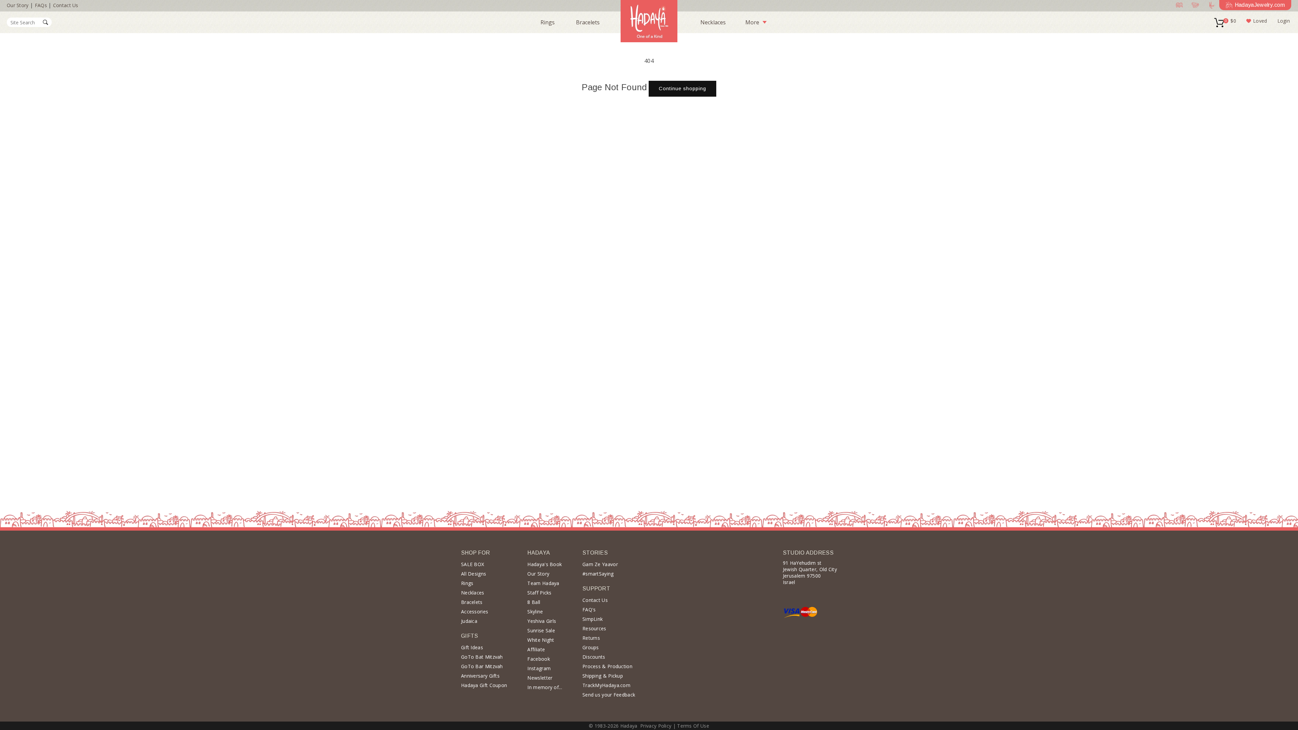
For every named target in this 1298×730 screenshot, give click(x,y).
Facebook (538, 659)
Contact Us (65, 5)
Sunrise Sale (541, 630)
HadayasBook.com (1178, 5)
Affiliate (536, 649)
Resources (594, 628)
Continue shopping (682, 88)
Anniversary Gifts (480, 676)
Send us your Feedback (608, 694)
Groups (590, 647)
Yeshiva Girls (541, 621)
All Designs (473, 573)
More (752, 22)
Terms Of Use (693, 726)
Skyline (535, 611)
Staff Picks (539, 592)
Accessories (474, 611)
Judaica (469, 621)
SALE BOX (472, 564)
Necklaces (713, 22)
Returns (591, 638)
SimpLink (592, 619)
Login (1283, 21)
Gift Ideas (472, 647)
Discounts (593, 657)
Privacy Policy (655, 726)
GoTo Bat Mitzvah (482, 657)
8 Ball (533, 602)
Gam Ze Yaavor (600, 564)
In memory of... (544, 687)
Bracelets (588, 22)
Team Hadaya (543, 583)
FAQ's (589, 609)
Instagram (539, 668)
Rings (547, 22)
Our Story (18, 5)
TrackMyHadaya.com (606, 685)
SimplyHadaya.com (1193, 5)
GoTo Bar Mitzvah (482, 666)
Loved (1260, 21)
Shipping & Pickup (602, 676)
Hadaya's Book (544, 564)
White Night (540, 640)
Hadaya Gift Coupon (484, 685)
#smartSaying (598, 573)
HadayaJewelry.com (1260, 5)
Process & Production (607, 666)
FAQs (41, 5)
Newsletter (539, 678)
